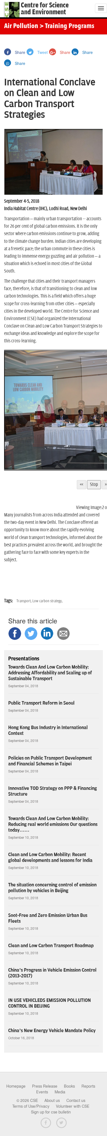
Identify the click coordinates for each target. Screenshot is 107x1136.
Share (19, 52)
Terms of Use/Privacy (30, 1106)
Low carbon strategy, (47, 601)
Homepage (16, 1086)
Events (42, 1092)
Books (69, 1086)
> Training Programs (67, 26)
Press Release (44, 1086)
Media (60, 1092)
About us (52, 1100)
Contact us (75, 1100)
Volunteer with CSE (72, 1106)
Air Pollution (21, 26)
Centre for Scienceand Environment (45, 8)
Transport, (24, 601)
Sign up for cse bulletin (51, 1112)
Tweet (42, 52)
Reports (88, 1086)
